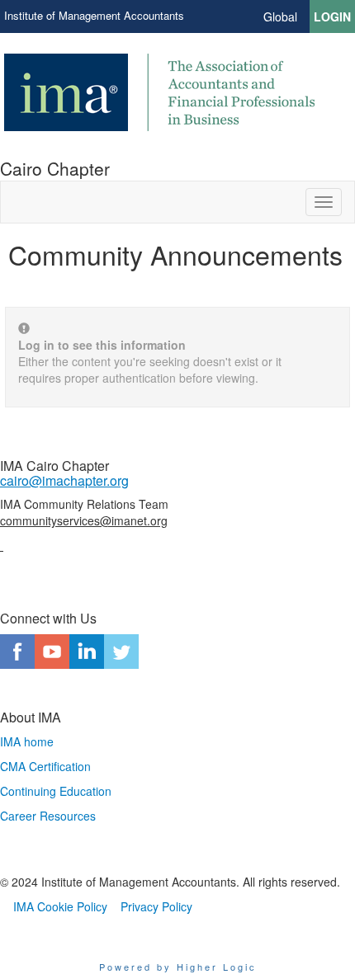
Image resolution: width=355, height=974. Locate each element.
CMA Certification (45, 766)
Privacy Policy (156, 906)
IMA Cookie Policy (60, 906)
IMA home (27, 741)
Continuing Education (55, 791)
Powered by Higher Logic (178, 966)
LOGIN (332, 16)
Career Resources (48, 815)
